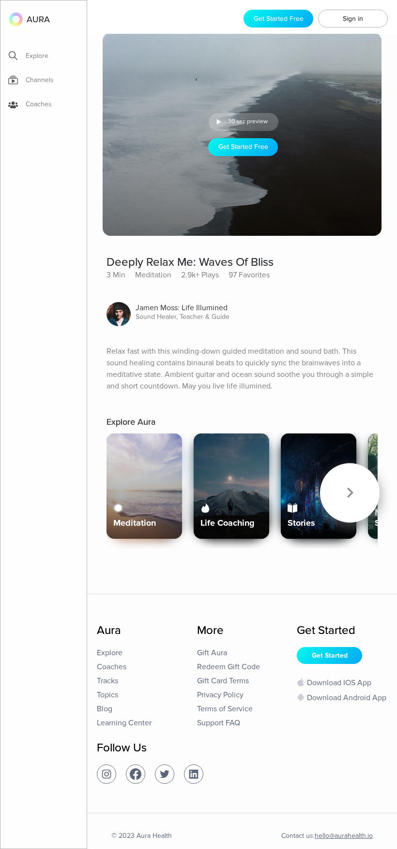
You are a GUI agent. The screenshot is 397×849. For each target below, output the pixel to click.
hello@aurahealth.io (344, 836)
